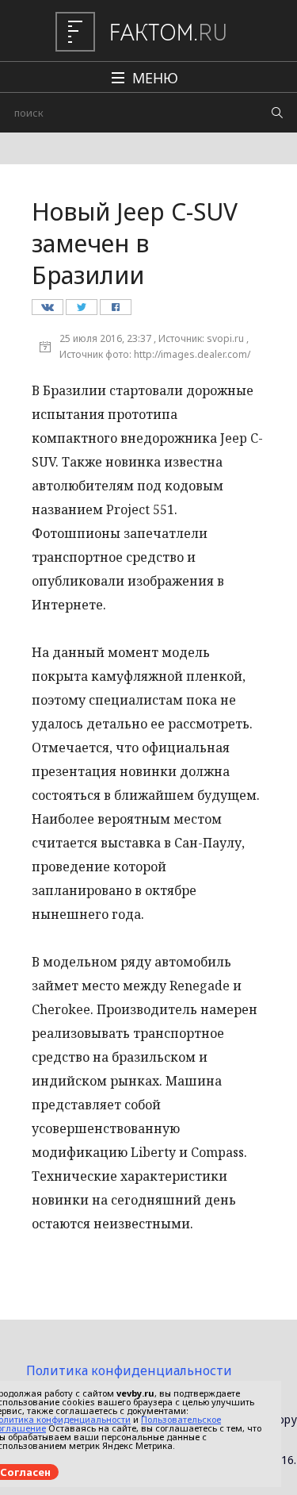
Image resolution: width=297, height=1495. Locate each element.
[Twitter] (81, 311)
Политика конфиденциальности (129, 1370)
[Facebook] (115, 311)
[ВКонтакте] (47, 311)
